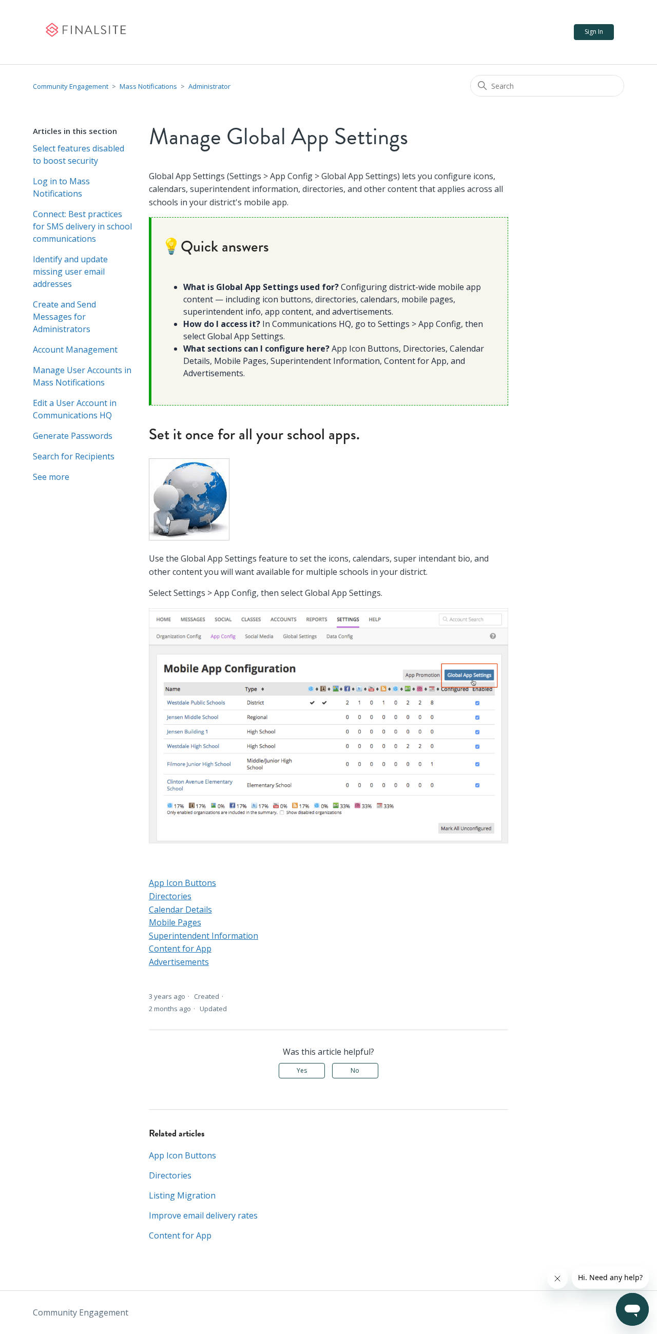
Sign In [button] (594, 31)
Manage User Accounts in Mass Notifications (82, 376)
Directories (170, 896)
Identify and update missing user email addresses (70, 271)
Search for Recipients (73, 456)
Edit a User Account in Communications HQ (75, 409)
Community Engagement (70, 86)
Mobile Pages (175, 922)
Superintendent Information (203, 935)
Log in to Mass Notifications (61, 187)
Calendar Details (180, 909)
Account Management (75, 349)
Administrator (209, 86)
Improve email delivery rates (203, 1215)
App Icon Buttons (182, 882)
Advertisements (179, 962)
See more (51, 476)
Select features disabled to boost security (78, 154)
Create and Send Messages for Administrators (64, 317)
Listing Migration (182, 1195)
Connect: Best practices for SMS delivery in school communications (82, 226)
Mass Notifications (148, 86)
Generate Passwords (72, 435)
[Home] (85, 32)
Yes (302, 1070)
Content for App (180, 948)
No (355, 1070)
